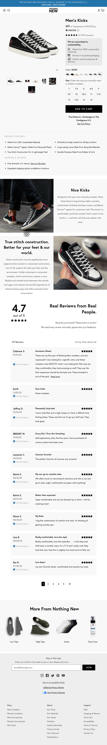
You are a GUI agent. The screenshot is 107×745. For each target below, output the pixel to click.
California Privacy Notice (53, 687)
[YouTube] (63, 675)
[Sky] (86, 74)
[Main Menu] (4, 10)
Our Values (51, 717)
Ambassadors (52, 737)
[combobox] (85, 342)
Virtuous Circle (53, 729)
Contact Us (88, 733)
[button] (37, 584)
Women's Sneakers (15, 713)
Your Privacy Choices (56, 692)
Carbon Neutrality (54, 725)
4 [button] (58, 583)
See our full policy (38, 163)
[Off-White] (82, 74)
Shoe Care (88, 717)
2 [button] (48, 583)
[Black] (68, 74)
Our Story (51, 709)
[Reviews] (19, 321)
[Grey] (91, 74)
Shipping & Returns (92, 713)
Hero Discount (53, 733)
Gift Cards (11, 725)
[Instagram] (42, 675)
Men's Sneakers (13, 709)
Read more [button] (55, 376)
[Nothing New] (53, 10)
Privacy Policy (89, 729)
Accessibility (89, 721)
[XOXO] (100, 74)
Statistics (51, 721)
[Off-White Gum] (77, 74)
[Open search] (8, 10)
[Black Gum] (72, 74)
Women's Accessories (16, 721)
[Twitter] (52, 675)
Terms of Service (91, 725)
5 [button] (63, 583)
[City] (95, 74)
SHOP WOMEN (59, 5)
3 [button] (53, 583)
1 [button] (43, 583)
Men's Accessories (14, 717)
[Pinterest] (57, 675)
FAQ (85, 709)
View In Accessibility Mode (53, 682)
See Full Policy (83, 123)
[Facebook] (47, 675)
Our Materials (52, 713)
